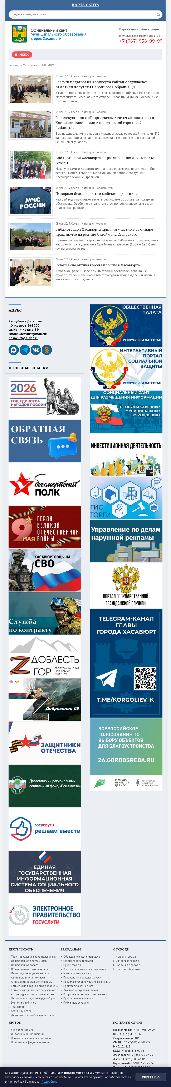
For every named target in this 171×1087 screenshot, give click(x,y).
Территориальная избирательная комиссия (37, 956)
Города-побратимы (128, 969)
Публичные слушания (76, 1002)
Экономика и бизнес (23, 1002)
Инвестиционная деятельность (30, 973)
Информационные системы (27, 1034)
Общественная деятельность (29, 961)
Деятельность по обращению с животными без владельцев (47, 1015)
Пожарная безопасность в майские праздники (96, 193)
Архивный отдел (21, 1011)
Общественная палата (24, 965)
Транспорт (17, 1007)
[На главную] (50, 33)
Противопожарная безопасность (31, 1038)
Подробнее (49, 1081)
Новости (101, 76)
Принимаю (151, 1077)
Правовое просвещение (78, 998)
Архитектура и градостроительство (32, 994)
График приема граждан (78, 961)
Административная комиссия (28, 977)
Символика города (127, 961)
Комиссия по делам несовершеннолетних (36, 990)
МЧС (110, 188)
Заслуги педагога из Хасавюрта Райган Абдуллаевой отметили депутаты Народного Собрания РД (101, 84)
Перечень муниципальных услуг (82, 977)
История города (126, 956)
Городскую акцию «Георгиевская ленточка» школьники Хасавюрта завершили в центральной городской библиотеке (104, 122)
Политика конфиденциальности (30, 1042)
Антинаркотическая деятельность (31, 982)
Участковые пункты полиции (80, 990)
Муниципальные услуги (77, 973)
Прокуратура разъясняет (78, 986)
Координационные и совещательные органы (90, 994)
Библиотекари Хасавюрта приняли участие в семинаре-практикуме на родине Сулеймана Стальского (105, 232)
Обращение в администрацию (81, 956)
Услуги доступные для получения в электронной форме (97, 969)
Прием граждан (72, 965)
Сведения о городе (128, 965)
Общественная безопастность (29, 969)
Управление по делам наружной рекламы (36, 998)
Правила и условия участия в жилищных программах (95, 982)
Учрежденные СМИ (23, 1030)
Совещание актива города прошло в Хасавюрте (97, 264)
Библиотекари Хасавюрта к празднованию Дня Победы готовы (104, 160)
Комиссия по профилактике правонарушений (38, 986)
